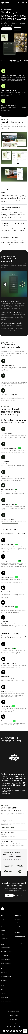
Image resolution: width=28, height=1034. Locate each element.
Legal (2, 934)
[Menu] (26, 2)
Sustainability (18, 919)
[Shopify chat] (25, 1031)
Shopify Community (6, 963)
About (2, 919)
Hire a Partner (4, 955)
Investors (3, 923)
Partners (3, 926)
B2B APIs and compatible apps (10, 523)
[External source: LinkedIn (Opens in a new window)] (20, 1031)
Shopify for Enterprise (6, 1001)
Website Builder (18, 940)
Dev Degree (4, 980)
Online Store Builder (20, 936)
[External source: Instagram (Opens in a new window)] (14, 1031)
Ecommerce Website (20, 944)
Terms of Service (14, 1015)
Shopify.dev (4, 972)
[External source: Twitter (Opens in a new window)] (7, 1031)
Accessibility (18, 926)
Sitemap (14, 1023)
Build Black (17, 923)
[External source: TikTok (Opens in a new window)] (17, 1031)
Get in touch (21, 2)
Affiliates (3, 930)
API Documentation (6, 976)
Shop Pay (3, 993)
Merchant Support (5, 947)
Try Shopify (17, 29)
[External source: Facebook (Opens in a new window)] (4, 1031)
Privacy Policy (14, 1019)
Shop (2, 989)
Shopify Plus (4, 997)
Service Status (4, 938)
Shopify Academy (5, 959)
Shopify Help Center (6, 951)
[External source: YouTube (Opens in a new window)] (11, 1031)
